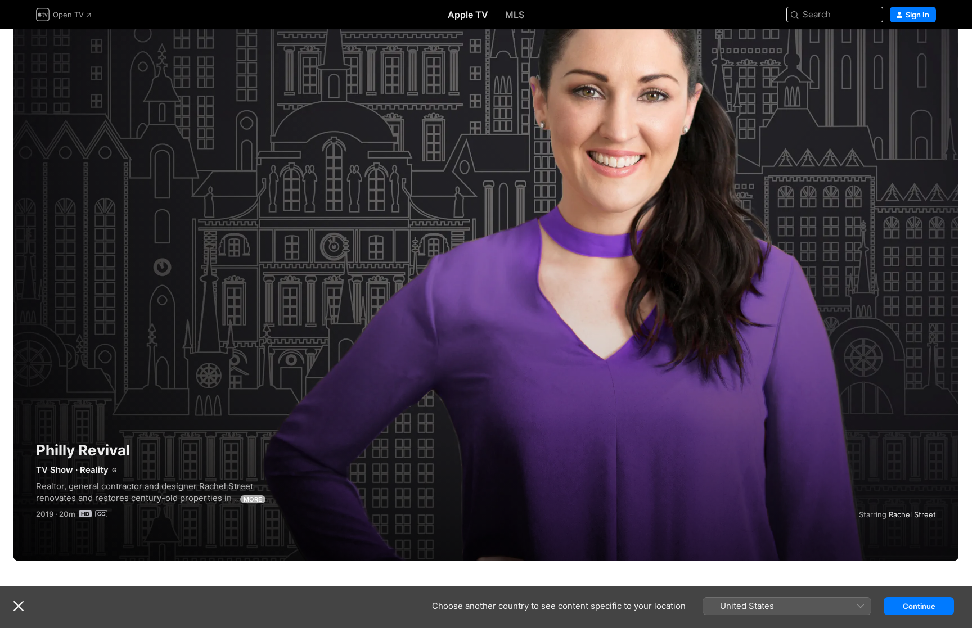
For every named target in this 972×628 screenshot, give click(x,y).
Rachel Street (912, 514)
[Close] (19, 606)
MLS (514, 14)
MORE (253, 499)
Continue (919, 606)
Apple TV (468, 14)
